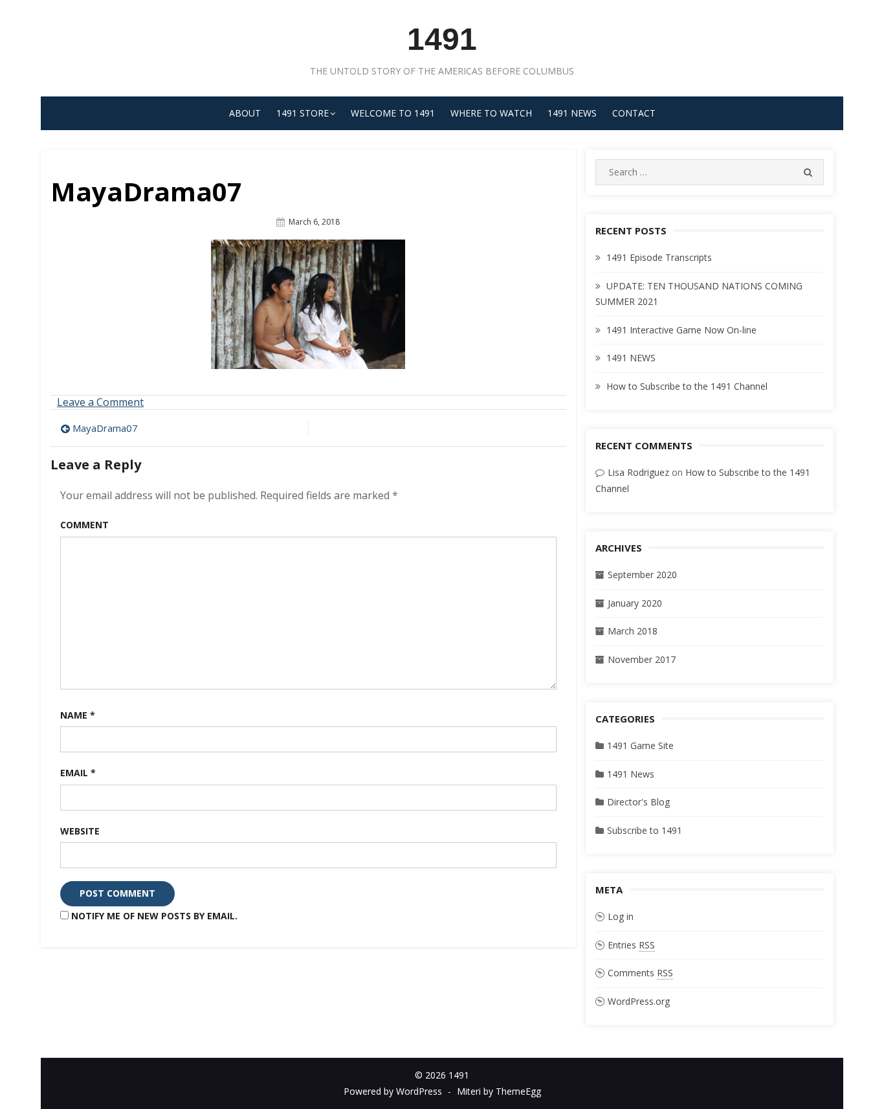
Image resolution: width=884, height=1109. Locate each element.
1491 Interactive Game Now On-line (681, 330)
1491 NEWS (631, 358)
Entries (631, 945)
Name (77, 715)
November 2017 (642, 659)
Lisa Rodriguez (638, 472)
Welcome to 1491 (393, 113)
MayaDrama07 (105, 427)
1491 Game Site (640, 745)
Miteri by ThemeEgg (499, 1091)
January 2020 (635, 603)
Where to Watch (491, 113)
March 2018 (632, 631)
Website (80, 831)
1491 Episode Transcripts (659, 257)
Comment (84, 525)
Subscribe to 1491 (644, 830)
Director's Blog (638, 802)
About (245, 113)
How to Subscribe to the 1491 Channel (687, 386)
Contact (634, 113)
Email (78, 773)
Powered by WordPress (393, 1091)
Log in (621, 916)
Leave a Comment (100, 402)
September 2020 (642, 574)
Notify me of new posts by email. (154, 916)
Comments (640, 973)
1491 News (572, 113)
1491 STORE (302, 113)
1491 (442, 39)
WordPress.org (639, 1001)
